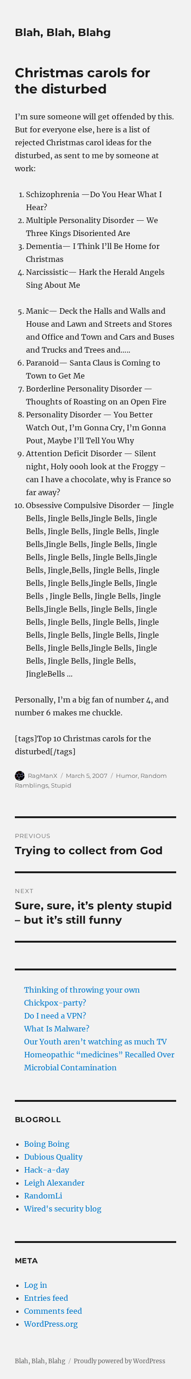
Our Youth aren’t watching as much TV (95, 1041)
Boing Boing (47, 1144)
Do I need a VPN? (55, 1015)
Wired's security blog (63, 1208)
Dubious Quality (53, 1157)
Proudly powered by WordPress (120, 1361)
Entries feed (46, 1298)
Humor (127, 775)
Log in (35, 1285)
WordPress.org (51, 1324)
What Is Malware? (56, 1028)
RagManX (42, 775)
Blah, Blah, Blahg (63, 32)
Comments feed (53, 1311)
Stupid (61, 785)
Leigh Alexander (54, 1182)
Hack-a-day (46, 1169)
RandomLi (43, 1195)
